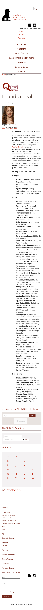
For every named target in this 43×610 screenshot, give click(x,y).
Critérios (5, 563)
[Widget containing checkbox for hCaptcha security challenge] (26, 421)
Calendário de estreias (11, 523)
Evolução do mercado (8, 515)
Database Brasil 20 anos (9, 520)
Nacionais (4, 529)
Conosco (11, 490)
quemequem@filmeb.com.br (9, 128)
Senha (4, 584)
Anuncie (21, 38)
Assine (21, 34)
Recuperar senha (15, 592)
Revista (22, 71)
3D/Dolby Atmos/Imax (8, 527)
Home (4, 75)
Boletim (21, 44)
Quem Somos (7, 559)
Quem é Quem (8, 538)
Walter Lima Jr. (18, 147)
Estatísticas (21, 53)
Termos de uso (8, 568)
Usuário (4, 577)
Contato (5, 550)
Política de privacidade (11, 572)
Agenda (22, 62)
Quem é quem (21, 67)
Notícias (21, 49)
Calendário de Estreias (21, 58)
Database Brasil (6, 518)
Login (21, 31)
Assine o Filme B (8, 554)
